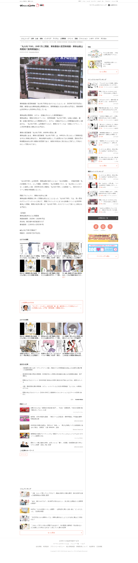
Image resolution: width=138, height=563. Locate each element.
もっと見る (51, 532)
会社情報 (39, 546)
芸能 (76, 38)
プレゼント (107, 1)
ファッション (83, 38)
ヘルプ (83, 543)
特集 (89, 47)
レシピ (88, 1)
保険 (41, 38)
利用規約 (46, 546)
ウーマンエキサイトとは (61, 543)
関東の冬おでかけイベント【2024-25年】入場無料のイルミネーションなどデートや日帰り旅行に (52, 393)
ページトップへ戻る (103, 256)
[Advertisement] (69, 22)
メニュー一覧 (115, 1)
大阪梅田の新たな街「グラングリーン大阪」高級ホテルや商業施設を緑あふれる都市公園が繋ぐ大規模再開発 (52, 369)
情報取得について (82, 546)
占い (103, 1)
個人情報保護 (70, 546)
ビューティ (93, 1)
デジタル (103, 38)
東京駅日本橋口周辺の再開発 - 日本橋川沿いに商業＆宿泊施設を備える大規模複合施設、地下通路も (52, 375)
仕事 (32, 38)
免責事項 (92, 546)
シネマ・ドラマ (94, 38)
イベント (70, 38)
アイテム (56, 38)
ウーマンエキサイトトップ (98, 5)
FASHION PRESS (34, 52)
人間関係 (63, 38)
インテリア (47, 38)
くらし (84, 1)
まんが (99, 1)
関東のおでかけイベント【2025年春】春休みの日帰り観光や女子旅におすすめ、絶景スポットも (52, 381)
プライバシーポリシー (57, 546)
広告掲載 (99, 546)
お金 (36, 38)
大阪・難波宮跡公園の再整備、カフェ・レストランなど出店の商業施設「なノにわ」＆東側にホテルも (52, 387)
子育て (79, 1)
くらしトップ (25, 38)
